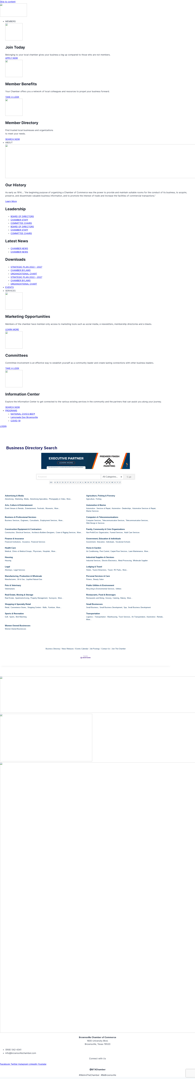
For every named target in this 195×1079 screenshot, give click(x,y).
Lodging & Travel (94, 567)
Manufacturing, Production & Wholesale (23, 576)
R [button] (99, 482)
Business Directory (53, 649)
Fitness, (89, 579)
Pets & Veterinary (13, 585)
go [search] (130, 477)
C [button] (60, 482)
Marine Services (92, 511)
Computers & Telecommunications (102, 517)
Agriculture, (90, 499)
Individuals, (110, 542)
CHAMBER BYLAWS (21, 270)
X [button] (114, 482)
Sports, (12, 617)
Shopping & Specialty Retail (18, 604)
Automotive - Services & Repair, (98, 508)
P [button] (93, 482)
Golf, (7, 617)
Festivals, (41, 508)
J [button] (77, 482)
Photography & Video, (57, 499)
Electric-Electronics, (109, 561)
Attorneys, (9, 570)
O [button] (91, 482)
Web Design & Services (95, 523)
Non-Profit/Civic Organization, (97, 532)
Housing (9, 557)
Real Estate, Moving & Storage (19, 595)
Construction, (10, 532)
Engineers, (25, 520)
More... (69, 499)
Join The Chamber (119, 649)
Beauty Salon (98, 579)
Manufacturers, (10, 579)
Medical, (8, 551)
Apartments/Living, (22, 598)
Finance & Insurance (14, 538)
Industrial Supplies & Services (100, 557)
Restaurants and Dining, (95, 598)
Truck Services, (125, 617)
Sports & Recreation (14, 613)
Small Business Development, (111, 607)
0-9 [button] (51, 482)
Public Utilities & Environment (100, 585)
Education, (101, 542)
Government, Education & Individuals (103, 538)
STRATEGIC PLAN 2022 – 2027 (26, 267)
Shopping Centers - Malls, (37, 607)
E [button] (65, 482)
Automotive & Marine (96, 505)
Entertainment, (30, 508)
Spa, (125, 607)
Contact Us (105, 649)
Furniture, (51, 607)
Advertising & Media (14, 496)
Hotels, (89, 570)
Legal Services (19, 570)
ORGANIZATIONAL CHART (24, 273)
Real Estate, (9, 598)
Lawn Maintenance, (136, 551)
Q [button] (96, 482)
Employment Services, (49, 520)
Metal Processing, (125, 561)
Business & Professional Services (20, 517)
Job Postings (95, 649)
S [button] (101, 482)
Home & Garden (93, 548)
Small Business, (92, 607)
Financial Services (38, 542)
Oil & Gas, (21, 579)
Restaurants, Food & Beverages (101, 595)
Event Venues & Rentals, (14, 508)
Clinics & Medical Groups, (22, 551)
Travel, (110, 570)
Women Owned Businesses (17, 625)
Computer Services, (93, 520)
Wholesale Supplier (140, 561)
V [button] (109, 482)
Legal (7, 567)
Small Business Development (139, 607)
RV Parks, (118, 570)
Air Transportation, (139, 617)
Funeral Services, (116, 532)
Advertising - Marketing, (14, 499)
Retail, (7, 607)
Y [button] (117, 482)
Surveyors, (53, 598)
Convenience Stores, (19, 607)
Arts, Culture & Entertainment (18, 505)
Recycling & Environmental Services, (100, 589)
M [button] (85, 482)
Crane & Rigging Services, (66, 532)
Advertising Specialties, (39, 499)
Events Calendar (81, 649)
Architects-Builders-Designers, (43, 532)
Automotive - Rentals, (155, 617)
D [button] (62, 482)
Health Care (10, 548)
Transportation (93, 613)
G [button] (70, 482)
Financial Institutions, (13, 542)
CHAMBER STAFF (19, 219)
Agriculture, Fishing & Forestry (100, 496)
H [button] (73, 482)
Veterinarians (10, 589)
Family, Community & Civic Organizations (105, 529)
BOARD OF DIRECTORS (22, 216)
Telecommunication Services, (113, 520)
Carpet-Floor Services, (119, 551)
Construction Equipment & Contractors (23, 529)
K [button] (80, 482)
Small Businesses (94, 604)
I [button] (75, 482)
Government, (91, 542)
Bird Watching (21, 617)
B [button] (57, 482)
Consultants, (34, 520)
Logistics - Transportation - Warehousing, (102, 617)
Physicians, (37, 551)
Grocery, (108, 598)
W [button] (112, 482)
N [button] (88, 482)
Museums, (50, 508)
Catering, (116, 598)
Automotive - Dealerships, (122, 508)
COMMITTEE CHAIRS (21, 223)
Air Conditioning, (92, 551)
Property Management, (39, 598)
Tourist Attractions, (99, 570)
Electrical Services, (23, 532)
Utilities (118, 589)
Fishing (98, 499)
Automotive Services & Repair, (144, 508)
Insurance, (26, 542)
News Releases (68, 649)
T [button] (104, 482)
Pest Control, (105, 551)
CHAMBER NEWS (19, 248)
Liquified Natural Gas (34, 579)
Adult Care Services (132, 532)
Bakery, (123, 598)
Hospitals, (47, 551)
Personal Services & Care (98, 576)
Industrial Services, (93, 561)
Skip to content (8, 1)
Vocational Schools (123, 542)
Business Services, (12, 520)
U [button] (106, 482)
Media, (26, 499)
